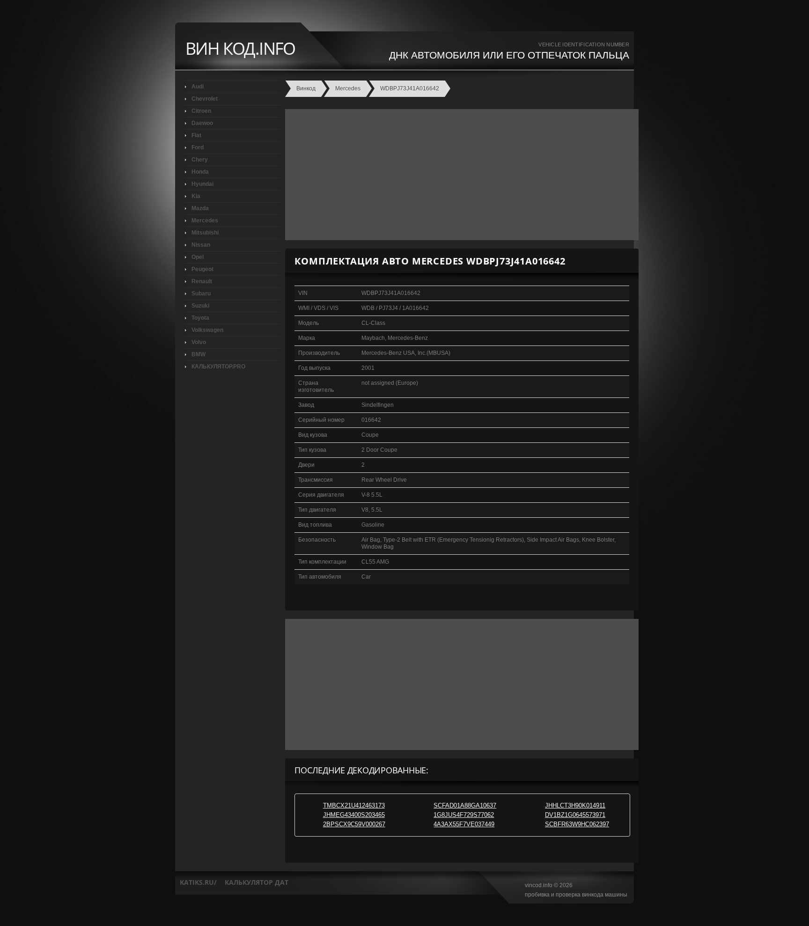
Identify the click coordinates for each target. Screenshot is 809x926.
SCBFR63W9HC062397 (577, 824)
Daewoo (202, 123)
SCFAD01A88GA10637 (465, 805)
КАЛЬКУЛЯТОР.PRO (218, 366)
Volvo (198, 342)
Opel (197, 257)
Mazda (200, 208)
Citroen (201, 111)
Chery (199, 159)
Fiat (196, 135)
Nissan (200, 245)
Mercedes (204, 220)
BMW (198, 354)
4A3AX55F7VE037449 (464, 824)
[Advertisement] (459, 174)
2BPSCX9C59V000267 (354, 824)
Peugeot (202, 269)
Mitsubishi (205, 232)
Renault (201, 281)
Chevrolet (204, 99)
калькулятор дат (256, 882)
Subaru (201, 293)
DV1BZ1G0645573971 (575, 814)
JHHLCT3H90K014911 (575, 805)
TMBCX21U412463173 (354, 805)
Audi (197, 86)
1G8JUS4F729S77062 (464, 814)
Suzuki (200, 305)
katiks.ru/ (198, 882)
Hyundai (202, 184)
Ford (197, 147)
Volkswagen (207, 330)
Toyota (200, 318)
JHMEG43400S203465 (354, 814)
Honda (200, 172)
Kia (195, 196)
